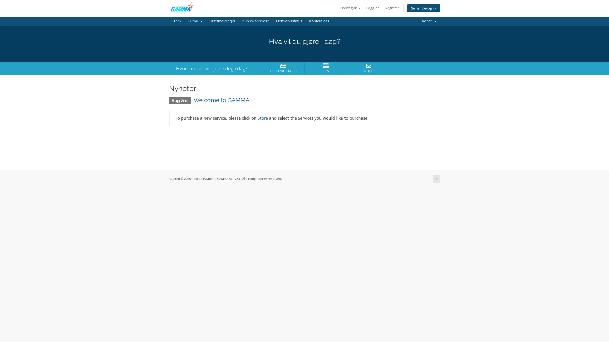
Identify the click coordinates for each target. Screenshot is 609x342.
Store (263, 118)
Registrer (392, 8)
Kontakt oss (319, 21)
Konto (428, 21)
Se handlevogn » (423, 8)
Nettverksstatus (289, 21)
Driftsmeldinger (222, 21)
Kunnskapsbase (255, 21)
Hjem (176, 21)
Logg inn (372, 8)
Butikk (194, 21)
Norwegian (349, 8)
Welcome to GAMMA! (222, 100)
